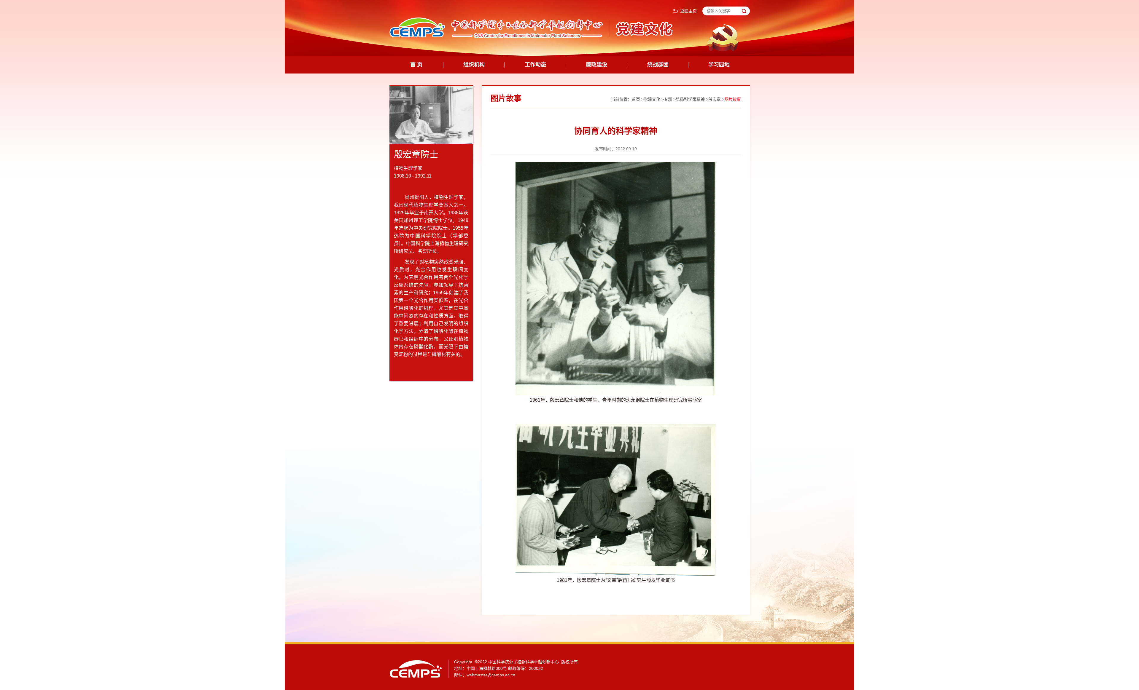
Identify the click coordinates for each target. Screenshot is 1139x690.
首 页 (416, 65)
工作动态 (535, 65)
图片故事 (732, 99)
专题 (668, 99)
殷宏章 (714, 99)
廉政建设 (596, 65)
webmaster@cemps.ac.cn (491, 675)
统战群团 (658, 65)
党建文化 (652, 99)
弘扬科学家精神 (690, 99)
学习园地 (719, 65)
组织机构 (474, 65)
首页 (636, 99)
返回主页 (688, 11)
